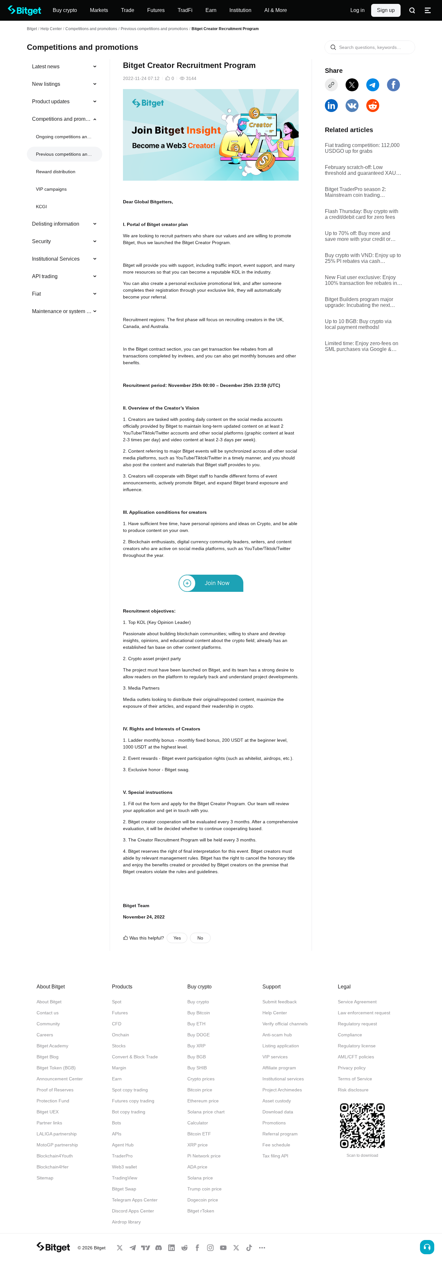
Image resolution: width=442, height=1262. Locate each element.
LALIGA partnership (57, 1133)
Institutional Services (56, 259)
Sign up (386, 10)
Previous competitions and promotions (154, 29)
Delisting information (55, 224)
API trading (45, 276)
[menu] (64, 190)
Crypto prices (201, 1078)
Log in (357, 10)
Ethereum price (203, 1100)
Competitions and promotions (91, 29)
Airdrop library (126, 1221)
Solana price (200, 1177)
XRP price (197, 1144)
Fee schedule (276, 1144)
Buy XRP (196, 1045)
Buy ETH (196, 1023)
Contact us (48, 1012)
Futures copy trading (133, 1100)
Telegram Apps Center (135, 1199)
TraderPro (122, 1155)
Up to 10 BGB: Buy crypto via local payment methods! (358, 324)
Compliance (350, 1034)
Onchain (120, 1034)
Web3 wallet (124, 1166)
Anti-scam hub (277, 1034)
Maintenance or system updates (62, 311)
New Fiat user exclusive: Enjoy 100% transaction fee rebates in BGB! (361, 280)
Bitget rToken (200, 1210)
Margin (119, 1067)
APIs (116, 1133)
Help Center (274, 1012)
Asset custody (276, 1100)
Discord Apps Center (133, 1210)
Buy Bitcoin (198, 1012)
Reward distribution (55, 171)
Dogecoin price (202, 1199)
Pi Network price (204, 1155)
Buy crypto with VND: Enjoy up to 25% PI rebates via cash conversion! (363, 258)
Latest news (46, 66)
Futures (120, 1012)
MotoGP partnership (57, 1144)
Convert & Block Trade (135, 1056)
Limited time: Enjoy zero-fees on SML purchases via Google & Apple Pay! (361, 346)
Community (48, 1023)
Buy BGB (196, 1056)
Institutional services (283, 1078)
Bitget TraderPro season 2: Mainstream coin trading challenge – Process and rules (359, 192)
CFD (116, 1023)
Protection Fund (53, 1100)
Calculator (197, 1122)
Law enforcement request (364, 1012)
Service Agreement (357, 1001)
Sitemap (45, 1177)
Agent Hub (123, 1144)
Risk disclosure (353, 1089)
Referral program (280, 1133)
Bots (116, 1122)
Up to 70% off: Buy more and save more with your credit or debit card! (358, 236)
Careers (45, 1034)
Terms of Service (355, 1078)
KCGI (41, 206)
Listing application (280, 1045)
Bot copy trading (128, 1111)
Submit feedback (279, 1001)
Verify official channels (285, 1023)
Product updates (51, 101)
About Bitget (49, 1001)
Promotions (274, 1122)
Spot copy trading (130, 1089)
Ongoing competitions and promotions (64, 136)
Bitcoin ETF (199, 1133)
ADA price (197, 1166)
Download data (277, 1111)
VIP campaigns (51, 189)
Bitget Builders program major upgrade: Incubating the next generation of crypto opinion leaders (359, 302)
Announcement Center (60, 1078)
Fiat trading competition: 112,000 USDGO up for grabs (362, 148)
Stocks (119, 1045)
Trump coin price (204, 1188)
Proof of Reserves (55, 1089)
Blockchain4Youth (55, 1155)
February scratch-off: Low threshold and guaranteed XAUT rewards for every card (362, 170)
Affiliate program (279, 1067)
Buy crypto (198, 1001)
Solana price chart (206, 1111)
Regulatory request (357, 1023)
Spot (116, 1001)
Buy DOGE (198, 1034)
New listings (46, 84)
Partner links (49, 1122)
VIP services (275, 1056)
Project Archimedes (282, 1089)
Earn (117, 1078)
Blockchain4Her (53, 1166)
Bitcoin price (199, 1089)
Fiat (36, 294)
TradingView (124, 1177)
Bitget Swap (124, 1188)
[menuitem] (64, 66)
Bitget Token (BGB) (56, 1067)
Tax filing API (275, 1155)
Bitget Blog (48, 1056)
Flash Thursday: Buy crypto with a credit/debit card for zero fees (361, 214)
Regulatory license (357, 1045)
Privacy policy (352, 1067)
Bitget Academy (52, 1045)
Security (41, 241)
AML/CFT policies (356, 1056)
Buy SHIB (197, 1067)
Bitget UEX (48, 1111)
